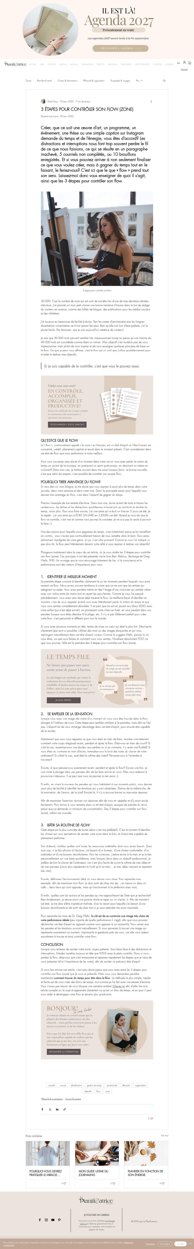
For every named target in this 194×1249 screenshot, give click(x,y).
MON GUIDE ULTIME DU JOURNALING (93, 1173)
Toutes (28, 80)
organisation (140, 1085)
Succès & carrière (73, 1098)
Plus (137, 80)
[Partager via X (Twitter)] (49, 1109)
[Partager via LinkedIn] (57, 1109)
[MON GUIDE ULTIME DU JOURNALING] (97, 1153)
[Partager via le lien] (64, 1109)
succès (63, 1085)
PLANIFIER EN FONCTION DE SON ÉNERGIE (145, 1173)
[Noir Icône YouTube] (53, 1220)
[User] (184, 62)
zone (107, 1091)
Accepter (180, 1243)
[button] (190, 62)
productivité (112, 1085)
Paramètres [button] (150, 1243)
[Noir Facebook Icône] (40, 1220)
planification (76, 1085)
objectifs (87, 1091)
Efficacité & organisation (94, 80)
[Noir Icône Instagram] (46, 1220)
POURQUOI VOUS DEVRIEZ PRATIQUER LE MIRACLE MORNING (46, 1173)
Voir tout (164, 1135)
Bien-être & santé (44, 80)
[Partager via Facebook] (42, 1109)
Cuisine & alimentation (67, 80)
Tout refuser (165, 1243)
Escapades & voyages (120, 80)
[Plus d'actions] (151, 101)
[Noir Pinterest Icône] (59, 1220)
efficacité (126, 1085)
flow (98, 1091)
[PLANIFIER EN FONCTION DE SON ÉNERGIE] (146, 1153)
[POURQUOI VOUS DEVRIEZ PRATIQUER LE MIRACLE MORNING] (48, 1153)
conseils (51, 1085)
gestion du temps (94, 1085)
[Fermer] (190, 1244)
